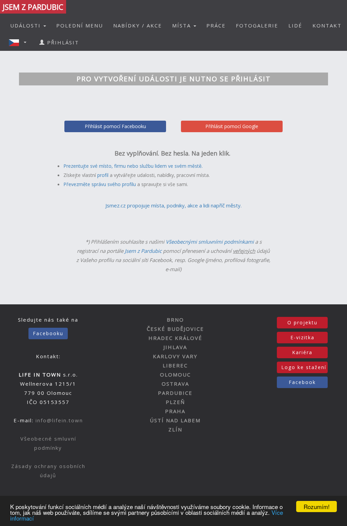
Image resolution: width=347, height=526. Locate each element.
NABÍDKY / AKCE (137, 25)
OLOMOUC (175, 374)
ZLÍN (175, 429)
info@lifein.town (59, 420)
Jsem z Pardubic (143, 250)
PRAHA (175, 411)
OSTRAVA (175, 383)
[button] (19, 42)
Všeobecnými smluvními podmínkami (210, 241)
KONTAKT (327, 25)
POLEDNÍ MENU (79, 25)
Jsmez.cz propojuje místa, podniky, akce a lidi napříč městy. (173, 205)
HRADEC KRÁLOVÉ (175, 338)
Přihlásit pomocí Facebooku (115, 126)
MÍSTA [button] (182, 25)
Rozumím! (317, 506)
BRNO (175, 319)
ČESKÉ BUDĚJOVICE (175, 328)
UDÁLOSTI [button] (26, 25)
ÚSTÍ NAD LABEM (175, 420)
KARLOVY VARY (175, 356)
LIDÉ (295, 25)
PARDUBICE (175, 392)
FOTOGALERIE (257, 25)
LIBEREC (175, 365)
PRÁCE (216, 25)
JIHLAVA (175, 347)
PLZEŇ (175, 402)
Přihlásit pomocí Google (231, 126)
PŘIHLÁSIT (62, 42)
